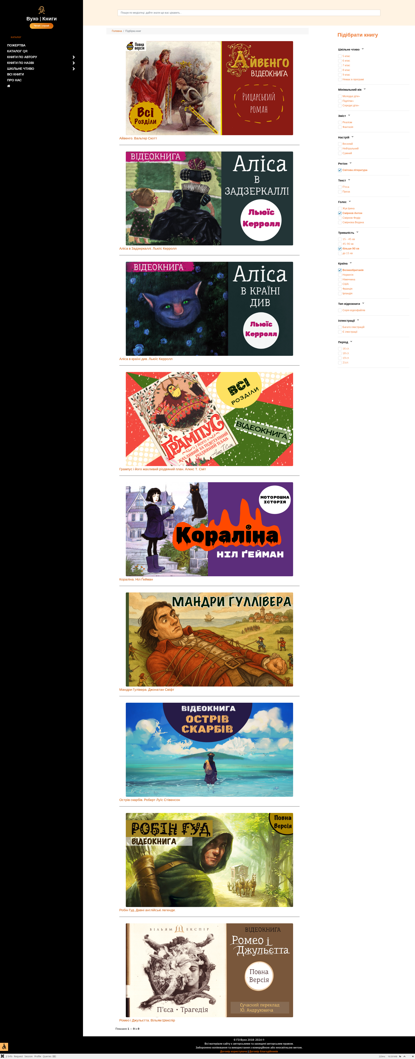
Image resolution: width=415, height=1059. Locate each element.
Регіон (343, 163)
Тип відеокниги (349, 304)
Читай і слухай (41, 26)
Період (343, 342)
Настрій (344, 137)
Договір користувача (233, 1051)
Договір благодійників (263, 1051)
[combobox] (249, 13)
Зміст (342, 116)
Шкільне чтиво (349, 49)
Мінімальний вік (350, 89)
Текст (342, 180)
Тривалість (346, 232)
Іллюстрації (347, 320)
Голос (342, 202)
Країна (343, 263)
